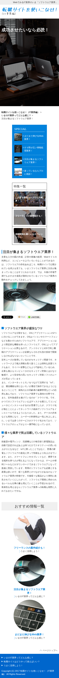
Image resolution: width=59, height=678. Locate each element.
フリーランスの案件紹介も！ (29, 547)
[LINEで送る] (34, 317)
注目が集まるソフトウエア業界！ (33, 161)
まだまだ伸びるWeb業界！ (33, 137)
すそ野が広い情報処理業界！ (33, 149)
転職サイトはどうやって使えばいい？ (22, 661)
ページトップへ (50, 650)
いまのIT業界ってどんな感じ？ (30, 596)
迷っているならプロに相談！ (33, 172)
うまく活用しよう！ (30, 551)
